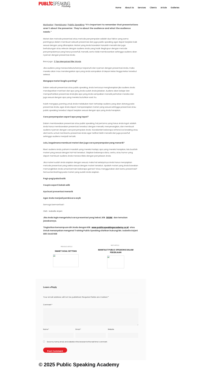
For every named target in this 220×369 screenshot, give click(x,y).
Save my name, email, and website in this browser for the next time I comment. (77, 342)
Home (118, 7)
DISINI (109, 217)
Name (46, 329)
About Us (129, 7)
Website (111, 329)
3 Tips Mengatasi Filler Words (67, 61)
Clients (153, 7)
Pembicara (60, 24)
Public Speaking (76, 24)
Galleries (175, 7)
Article (164, 7)
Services (142, 7)
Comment (47, 305)
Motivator (48, 24)
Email (78, 329)
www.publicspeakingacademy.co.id (110, 227)
